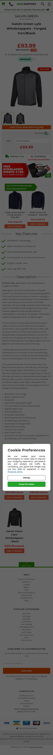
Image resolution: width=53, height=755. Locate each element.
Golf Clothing (26, 624)
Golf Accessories (26, 635)
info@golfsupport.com (29, 709)
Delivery (26, 584)
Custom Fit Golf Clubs (26, 579)
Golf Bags (26, 616)
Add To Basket (14, 497)
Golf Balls (26, 619)
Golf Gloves (26, 621)
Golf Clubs (26, 613)
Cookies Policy (26, 598)
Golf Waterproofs (26, 627)
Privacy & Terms (15, 471)
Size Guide (39, 133)
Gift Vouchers (26, 640)
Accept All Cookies (26, 484)
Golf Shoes (26, 630)
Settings (26, 477)
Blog (27, 600)
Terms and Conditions (26, 592)
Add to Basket (15, 226)
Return (26, 587)
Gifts (26, 637)
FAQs (27, 590)
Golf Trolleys (26, 632)
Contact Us (26, 582)
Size (8, 141)
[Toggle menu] (49, 4)
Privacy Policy (26, 595)
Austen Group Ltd (36, 747)
